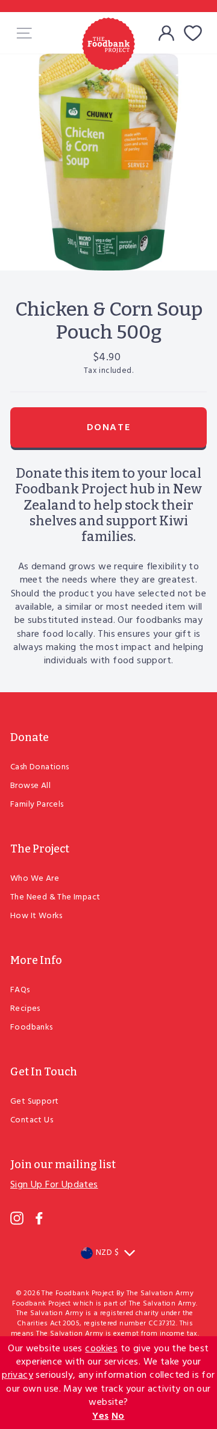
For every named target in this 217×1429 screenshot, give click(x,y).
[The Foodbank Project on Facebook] (39, 1218)
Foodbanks (31, 1027)
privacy (17, 1375)
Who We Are (34, 879)
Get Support (34, 1101)
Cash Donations (39, 767)
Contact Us (31, 1120)
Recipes (25, 1009)
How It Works (36, 916)
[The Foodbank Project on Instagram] (17, 1218)
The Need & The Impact (55, 897)
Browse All (30, 786)
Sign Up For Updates (54, 1185)
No (118, 1416)
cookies (101, 1349)
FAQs (20, 990)
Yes (100, 1416)
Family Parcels (37, 804)
